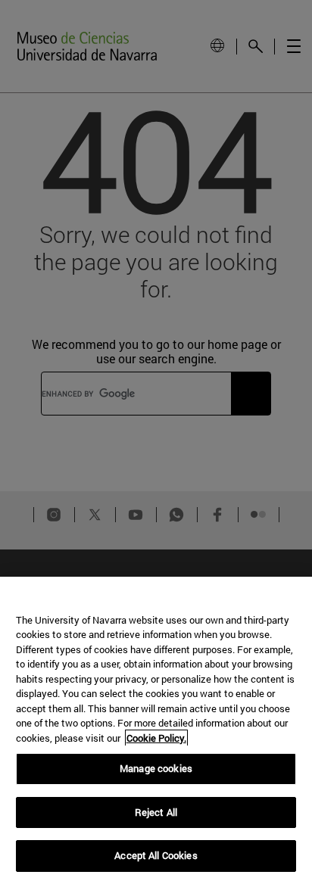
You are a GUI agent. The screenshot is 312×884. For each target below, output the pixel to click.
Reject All (156, 812)
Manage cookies (156, 768)
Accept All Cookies (155, 855)
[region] (156, 730)
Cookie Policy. (156, 738)
